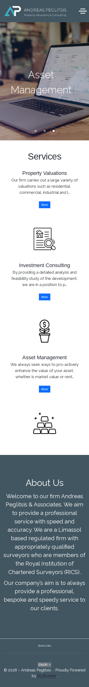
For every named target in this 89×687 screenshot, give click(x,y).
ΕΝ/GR (43, 664)
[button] (36, 131)
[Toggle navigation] (83, 11)
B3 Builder (46, 676)
